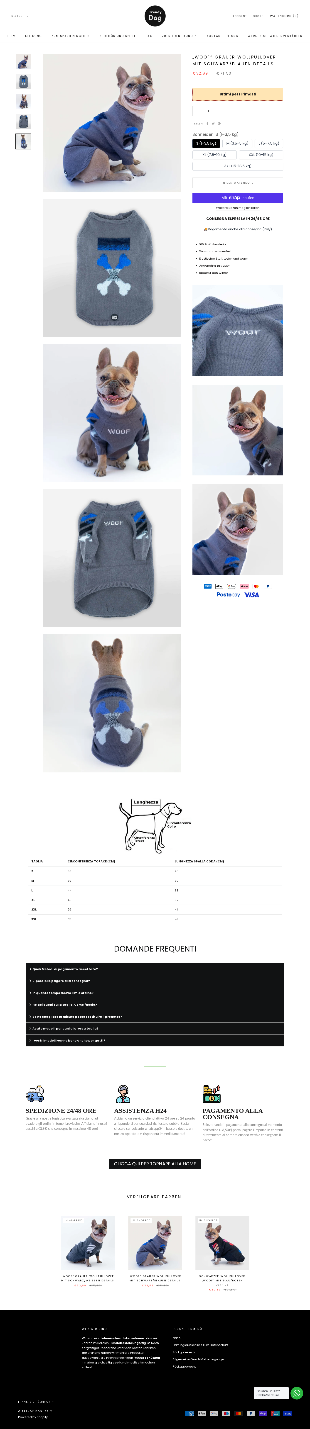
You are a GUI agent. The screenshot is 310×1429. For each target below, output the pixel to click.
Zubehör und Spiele (118, 36)
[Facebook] (207, 123)
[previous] (14, 1249)
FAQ (149, 36)
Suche (258, 16)
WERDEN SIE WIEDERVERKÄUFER (275, 36)
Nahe (177, 1338)
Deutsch (18, 16)
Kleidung (33, 36)
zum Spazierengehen (71, 36)
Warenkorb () (284, 16)
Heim (11, 36)
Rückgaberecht (184, 1352)
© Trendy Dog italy (35, 1411)
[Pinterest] (219, 123)
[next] (296, 1249)
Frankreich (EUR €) (34, 1402)
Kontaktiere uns (222, 36)
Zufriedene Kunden (179, 36)
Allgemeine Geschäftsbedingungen (199, 1359)
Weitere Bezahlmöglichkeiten (238, 208)
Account (240, 16)
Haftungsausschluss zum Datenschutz (200, 1345)
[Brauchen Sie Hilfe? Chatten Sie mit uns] (296, 1393)
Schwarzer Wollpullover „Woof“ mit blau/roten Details (222, 1280)
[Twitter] (213, 123)
